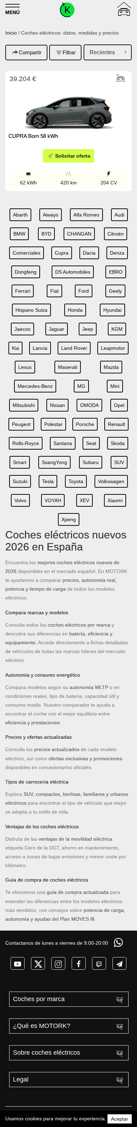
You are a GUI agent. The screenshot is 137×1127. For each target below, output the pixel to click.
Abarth (20, 215)
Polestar (53, 424)
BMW (19, 234)
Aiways (50, 215)
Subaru (91, 462)
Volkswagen (111, 481)
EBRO (116, 272)
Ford (83, 291)
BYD (46, 234)
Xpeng (68, 519)
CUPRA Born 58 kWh (33, 136)
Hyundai (112, 310)
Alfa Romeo (86, 215)
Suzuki (20, 481)
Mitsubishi (24, 405)
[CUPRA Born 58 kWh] (68, 107)
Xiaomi (115, 500)
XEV (84, 500)
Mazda (111, 367)
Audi (119, 215)
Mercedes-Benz (35, 386)
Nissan (57, 405)
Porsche (85, 424)
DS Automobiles (72, 272)
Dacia (89, 253)
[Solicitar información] (119, 942)
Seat (91, 443)
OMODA (89, 405)
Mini (114, 386)
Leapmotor (113, 348)
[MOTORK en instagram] (58, 963)
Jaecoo (22, 329)
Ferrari (22, 291)
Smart (19, 462)
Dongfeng (26, 272)
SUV (119, 462)
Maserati (67, 367)
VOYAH (53, 500)
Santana (62, 443)
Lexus (25, 367)
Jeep (87, 329)
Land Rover (74, 348)
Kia (15, 348)
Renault (116, 424)
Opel (119, 405)
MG (81, 386)
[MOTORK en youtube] (18, 963)
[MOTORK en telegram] (119, 963)
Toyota (75, 481)
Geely (115, 291)
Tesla (48, 481)
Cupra (61, 253)
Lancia (40, 348)
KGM (117, 329)
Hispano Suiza (31, 310)
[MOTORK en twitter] (38, 963)
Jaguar (56, 329)
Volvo (20, 500)
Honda (75, 310)
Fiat (54, 291)
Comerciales (26, 253)
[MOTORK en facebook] (79, 963)
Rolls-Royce (25, 443)
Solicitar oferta (72, 156)
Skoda (118, 443)
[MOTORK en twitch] (99, 963)
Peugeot (21, 424)
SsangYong (54, 462)
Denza (117, 253)
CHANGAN (79, 234)
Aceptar (119, 1119)
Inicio (11, 33)
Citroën (115, 234)
